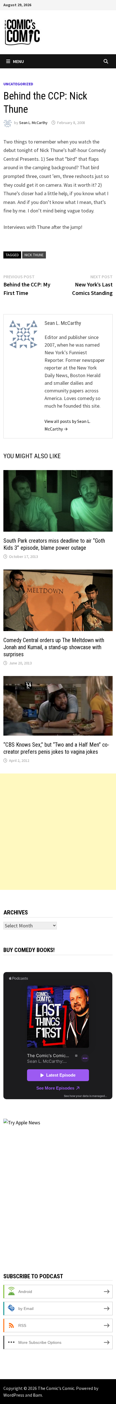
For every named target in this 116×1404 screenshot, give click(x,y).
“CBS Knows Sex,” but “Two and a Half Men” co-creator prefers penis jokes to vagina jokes (56, 748)
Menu (18, 61)
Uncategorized (18, 83)
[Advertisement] (58, 831)
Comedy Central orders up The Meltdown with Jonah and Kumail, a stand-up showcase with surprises (53, 647)
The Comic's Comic (56, 1388)
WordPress (13, 1395)
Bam (37, 1395)
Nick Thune (34, 254)
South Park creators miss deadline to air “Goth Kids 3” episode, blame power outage (54, 544)
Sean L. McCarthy (33, 122)
